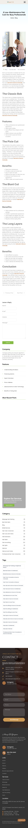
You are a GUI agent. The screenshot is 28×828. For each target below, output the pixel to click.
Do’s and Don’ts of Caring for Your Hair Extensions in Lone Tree (13, 457)
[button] (24, 2)
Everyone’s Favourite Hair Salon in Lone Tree (12, 438)
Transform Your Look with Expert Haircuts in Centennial (12, 476)
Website (4, 317)
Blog (6, 69)
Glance (4, 765)
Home (3, 760)
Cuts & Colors (5, 779)
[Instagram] (4, 683)
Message (5, 322)
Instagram (10, 682)
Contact (4, 773)
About (3, 763)
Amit (21, 823)
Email (4, 311)
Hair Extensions (6, 790)
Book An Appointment (7, 771)
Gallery (4, 768)
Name (4, 305)
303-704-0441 (11, 752)
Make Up (4, 787)
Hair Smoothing (6, 792)
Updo (3, 795)
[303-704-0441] (4, 753)
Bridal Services (6, 785)
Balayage (4, 782)
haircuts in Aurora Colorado (14, 82)
